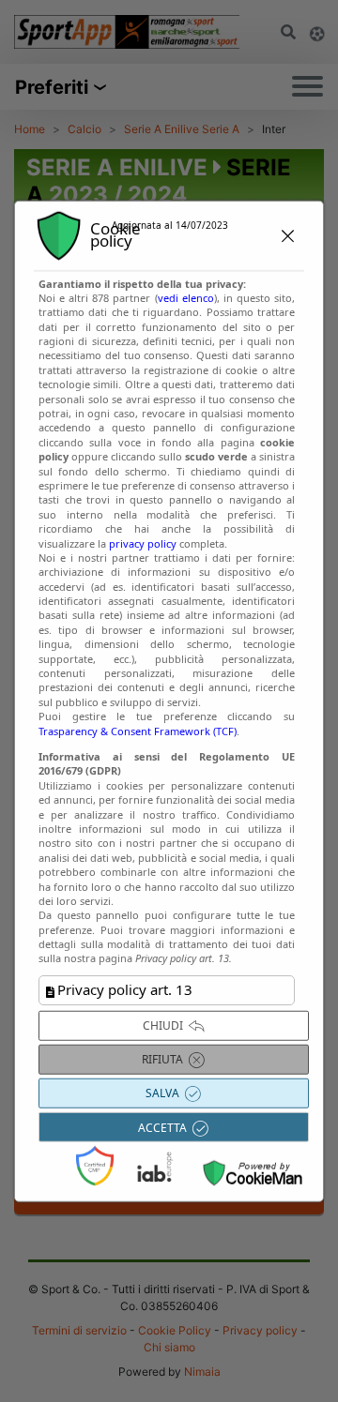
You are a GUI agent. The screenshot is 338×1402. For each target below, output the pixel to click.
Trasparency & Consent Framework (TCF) (137, 730)
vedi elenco (186, 298)
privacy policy (143, 542)
